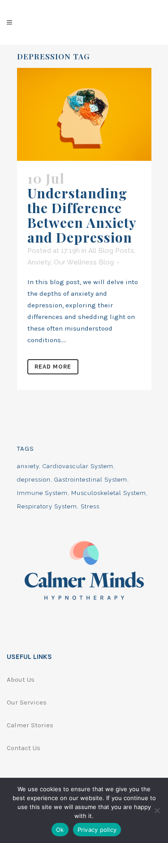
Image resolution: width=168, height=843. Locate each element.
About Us (20, 679)
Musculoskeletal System (108, 493)
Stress (90, 506)
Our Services (27, 702)
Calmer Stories (30, 725)
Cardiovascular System (78, 466)
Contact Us (23, 748)
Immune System (42, 493)
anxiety (28, 466)
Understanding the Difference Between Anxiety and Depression (81, 215)
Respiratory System (47, 506)
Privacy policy (97, 829)
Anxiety (39, 262)
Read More (52, 367)
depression (34, 479)
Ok (60, 829)
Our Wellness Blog (84, 262)
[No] (156, 810)
